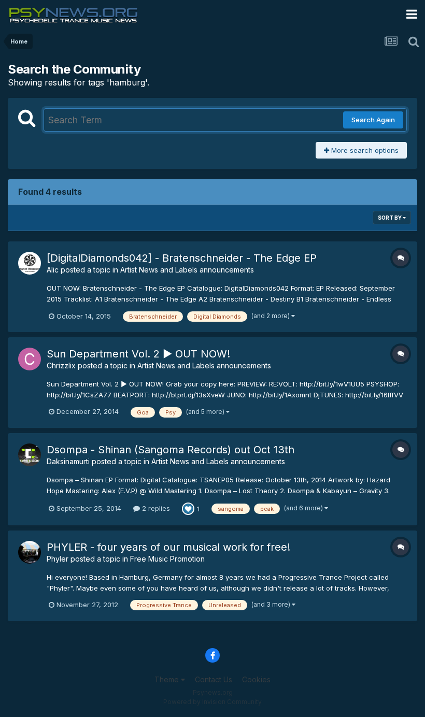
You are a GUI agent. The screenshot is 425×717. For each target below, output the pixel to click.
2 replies (155, 508)
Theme (167, 679)
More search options (364, 150)
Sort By (390, 217)
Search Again (373, 120)
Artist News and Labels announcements (187, 269)
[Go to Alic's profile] (29, 263)
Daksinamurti (68, 461)
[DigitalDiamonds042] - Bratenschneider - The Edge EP (182, 258)
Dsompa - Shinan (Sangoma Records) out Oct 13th (170, 449)
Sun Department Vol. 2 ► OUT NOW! (138, 354)
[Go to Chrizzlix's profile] (29, 359)
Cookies (256, 679)
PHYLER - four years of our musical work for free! (168, 547)
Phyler (57, 558)
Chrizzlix (61, 365)
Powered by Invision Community (212, 702)
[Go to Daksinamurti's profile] (29, 454)
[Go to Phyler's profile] (29, 552)
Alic (53, 269)
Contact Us (213, 679)
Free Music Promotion (167, 558)
